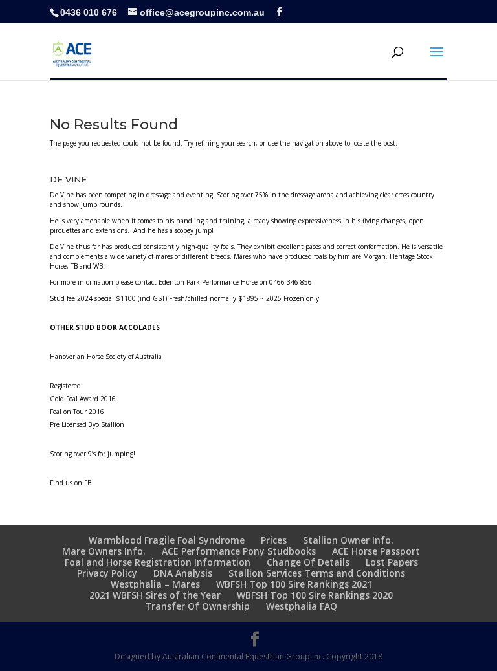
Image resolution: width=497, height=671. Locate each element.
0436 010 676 (88, 12)
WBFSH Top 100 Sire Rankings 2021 (294, 584)
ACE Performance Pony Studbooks (239, 551)
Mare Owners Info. (104, 551)
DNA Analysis (182, 573)
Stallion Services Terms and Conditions (316, 573)
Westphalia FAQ (301, 606)
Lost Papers (392, 562)
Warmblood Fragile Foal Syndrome (167, 540)
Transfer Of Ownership (197, 606)
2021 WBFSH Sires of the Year (155, 595)
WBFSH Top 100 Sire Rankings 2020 (315, 595)
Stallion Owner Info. (348, 540)
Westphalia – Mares (155, 584)
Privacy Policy (107, 573)
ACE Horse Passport (376, 551)
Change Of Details (308, 562)
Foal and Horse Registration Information (157, 562)
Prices (274, 540)
